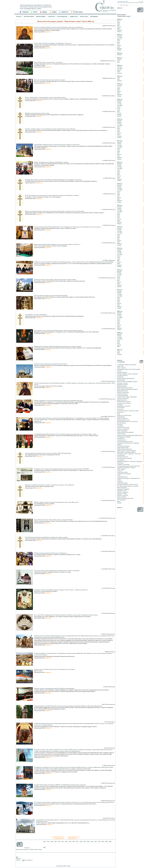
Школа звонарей (121, 496)
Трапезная (120, 481)
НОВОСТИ (64, 12)
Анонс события (121, 367)
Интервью (120, 404)
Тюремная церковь (122, 483)
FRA (127, 1)
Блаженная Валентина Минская (125, 378)
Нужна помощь (121, 433)
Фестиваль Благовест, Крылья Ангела (127, 484)
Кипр (118, 413)
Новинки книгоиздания (123, 427)
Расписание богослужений (124, 458)
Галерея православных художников (127, 397)
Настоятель (120, 426)
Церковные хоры (121, 490)
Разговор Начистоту (122, 456)
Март (118, 28)
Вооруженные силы (122, 390)
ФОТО (35, 12)
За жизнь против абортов (124, 403)
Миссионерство (121, 423)
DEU (124, 1)
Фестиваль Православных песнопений (127, 486)
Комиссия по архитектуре (124, 415)
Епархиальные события (123, 401)
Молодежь (94, 16)
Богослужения (121, 380)
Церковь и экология (122, 495)
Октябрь (119, 36)
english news (120, 366)
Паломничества (121, 440)
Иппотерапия (120, 407)
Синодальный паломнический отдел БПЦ (128, 466)
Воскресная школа (122, 394)
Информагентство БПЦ (123, 406)
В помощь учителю (122, 383)
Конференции (121, 417)
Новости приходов (122, 430)
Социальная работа (122, 472)
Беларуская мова (122, 372)
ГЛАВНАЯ (25, 12)
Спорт (118, 475)
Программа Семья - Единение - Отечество (129, 453)
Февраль (119, 30)
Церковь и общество (122, 492)
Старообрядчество (122, 476)
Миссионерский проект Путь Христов (127, 421)
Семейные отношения (123, 464)
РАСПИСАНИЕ (78, 12)
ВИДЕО (44, 12)
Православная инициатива (124, 449)
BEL (118, 1)
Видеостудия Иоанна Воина (124, 387)
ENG (121, 1)
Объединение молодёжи (123, 436)
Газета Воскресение (122, 395)
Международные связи (123, 420)
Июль (118, 22)
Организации (29, 16)
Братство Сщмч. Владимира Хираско (127, 381)
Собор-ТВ (120, 470)
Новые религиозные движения (125, 432)
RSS (139, 1)
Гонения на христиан (123, 398)
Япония (119, 503)
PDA (142, 1)
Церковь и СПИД (121, 493)
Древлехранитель (122, 400)
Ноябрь (119, 59)
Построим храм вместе (123, 446)
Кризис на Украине (122, 418)
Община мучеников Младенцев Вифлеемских (129, 435)
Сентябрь (119, 37)
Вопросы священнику (123, 392)
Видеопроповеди (121, 386)
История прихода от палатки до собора (128, 410)
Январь (119, 31)
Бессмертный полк (122, 375)
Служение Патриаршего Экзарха (126, 467)
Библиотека (120, 377)
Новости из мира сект (123, 429)
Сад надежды (120, 460)
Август (119, 20)
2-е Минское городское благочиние (126, 364)
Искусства (84, 16)
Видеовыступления (122, 384)
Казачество (120, 412)
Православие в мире (123, 447)
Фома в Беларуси (122, 487)
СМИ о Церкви (121, 469)
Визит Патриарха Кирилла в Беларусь (127, 389)
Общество (74, 16)
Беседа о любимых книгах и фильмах (127, 374)
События (51, 16)
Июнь (118, 24)
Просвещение (62, 16)
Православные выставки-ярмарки (126, 450)
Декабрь (119, 54)
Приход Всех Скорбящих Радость (126, 452)
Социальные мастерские (124, 473)
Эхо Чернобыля (121, 499)
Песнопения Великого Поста (125, 441)
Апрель (119, 27)
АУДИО (54, 12)
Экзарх (18, 16)
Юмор (118, 501)
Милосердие (40, 16)
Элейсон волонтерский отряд (125, 498)
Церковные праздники (123, 489)
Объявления (120, 438)
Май (118, 25)
